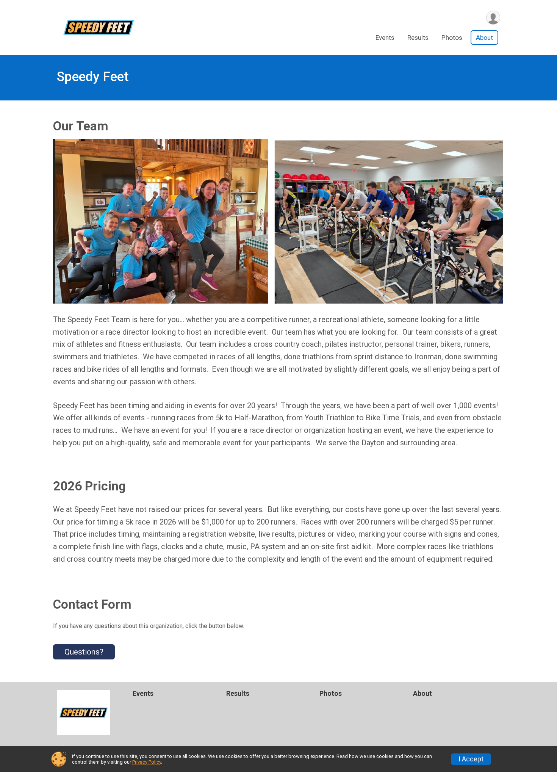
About (484, 37)
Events (385, 37)
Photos (451, 37)
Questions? (83, 651)
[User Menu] (493, 18)
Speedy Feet (93, 77)
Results (418, 37)
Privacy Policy (146, 762)
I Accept (470, 759)
